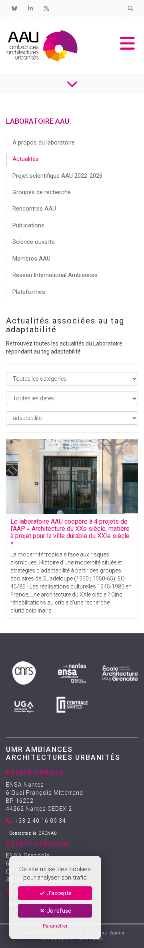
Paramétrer (55, 926)
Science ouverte (33, 241)
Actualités (25, 159)
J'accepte (59, 893)
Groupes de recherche (41, 192)
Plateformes (28, 291)
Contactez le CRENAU (33, 833)
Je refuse (58, 911)
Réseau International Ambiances (55, 275)
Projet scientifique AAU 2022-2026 (57, 175)
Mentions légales (105, 933)
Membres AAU (31, 258)
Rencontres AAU (34, 208)
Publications (28, 225)
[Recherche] (130, 8)
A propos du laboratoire (43, 142)
